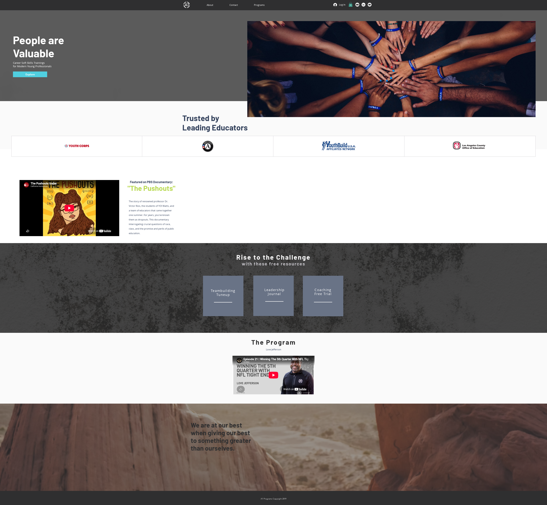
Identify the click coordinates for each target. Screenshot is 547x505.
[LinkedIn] (363, 5)
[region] (223, 296)
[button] (351, 4)
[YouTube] (370, 5)
